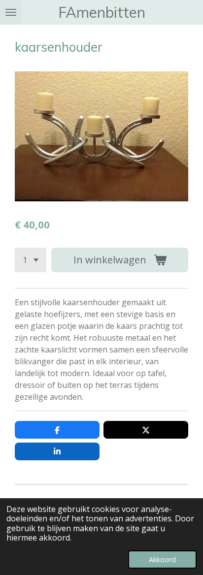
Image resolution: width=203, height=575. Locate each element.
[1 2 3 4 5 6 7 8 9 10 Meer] (30, 260)
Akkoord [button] (162, 559)
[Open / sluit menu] (11, 12)
